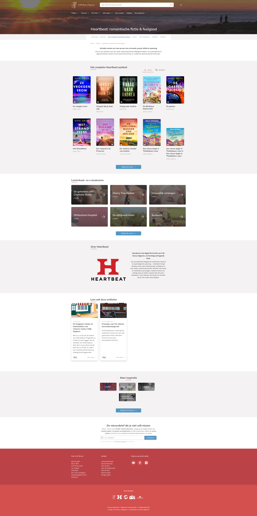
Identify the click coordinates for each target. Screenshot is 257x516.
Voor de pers (105, 466)
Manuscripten (106, 473)
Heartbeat (74, 470)
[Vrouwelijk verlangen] (167, 195)
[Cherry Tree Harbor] (128, 195)
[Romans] (108, 387)
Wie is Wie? (75, 464)
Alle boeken (106, 13)
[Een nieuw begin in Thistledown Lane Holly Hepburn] (151, 137)
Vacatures (74, 477)
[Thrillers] (146, 387)
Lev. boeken (75, 468)
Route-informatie (107, 464)
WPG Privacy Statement (120, 441)
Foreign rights (106, 475)
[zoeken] (172, 5)
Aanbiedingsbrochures (79, 475)
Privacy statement (113, 507)
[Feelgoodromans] (127, 387)
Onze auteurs (119, 13)
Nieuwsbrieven (139, 13)
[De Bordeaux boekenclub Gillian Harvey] (151, 94)
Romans (84, 13)
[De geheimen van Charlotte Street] (89, 195)
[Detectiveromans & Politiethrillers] (127, 397)
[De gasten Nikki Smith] (175, 93)
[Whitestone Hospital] (89, 217)
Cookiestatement (144, 507)
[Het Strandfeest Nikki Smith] (81, 135)
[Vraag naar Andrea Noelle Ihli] (128, 93)
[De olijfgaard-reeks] (128, 217)
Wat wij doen (75, 461)
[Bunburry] (167, 217)
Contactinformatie (107, 461)
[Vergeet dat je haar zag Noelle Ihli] (105, 94)
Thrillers (73, 13)
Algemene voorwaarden (129, 507)
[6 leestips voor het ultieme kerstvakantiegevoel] (113, 331)
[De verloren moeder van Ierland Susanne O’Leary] (128, 137)
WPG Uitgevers (144, 510)
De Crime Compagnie (78, 473)
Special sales (105, 470)
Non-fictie (94, 13)
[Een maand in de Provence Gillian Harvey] (105, 137)
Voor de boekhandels (108, 468)
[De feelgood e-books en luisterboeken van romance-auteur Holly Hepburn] (84, 331)
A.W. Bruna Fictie (77, 466)
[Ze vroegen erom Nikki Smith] (81, 93)
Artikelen (129, 13)
